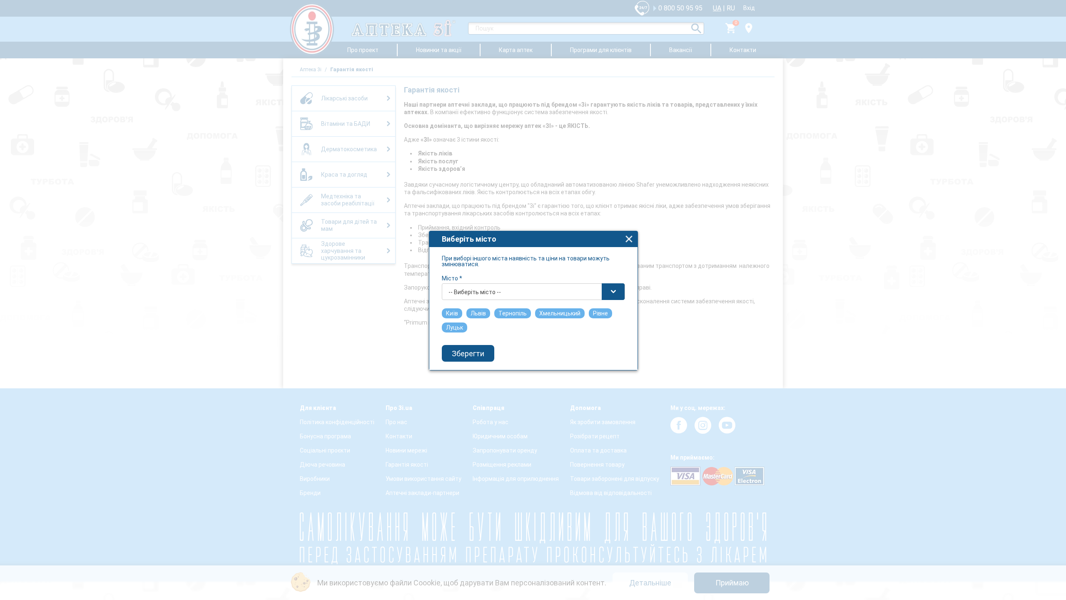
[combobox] (533, 291)
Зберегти (468, 353)
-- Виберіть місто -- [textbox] (474, 292)
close (629, 239)
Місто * (452, 278)
